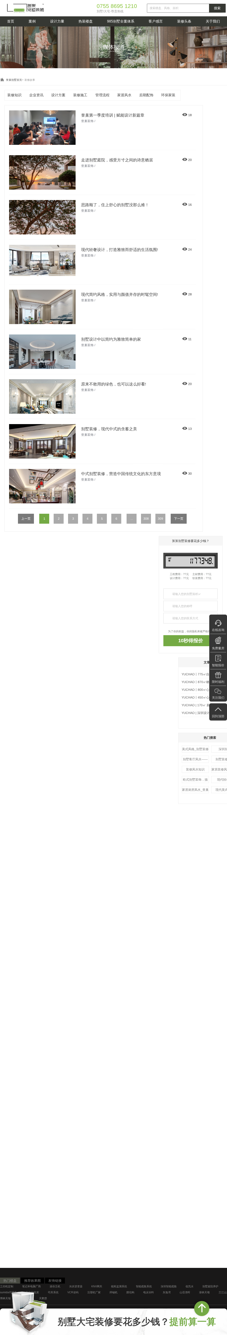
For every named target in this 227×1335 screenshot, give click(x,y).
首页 (10, 21)
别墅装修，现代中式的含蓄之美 (109, 429)
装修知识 (14, 95)
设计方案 (58, 95)
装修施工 (80, 95)
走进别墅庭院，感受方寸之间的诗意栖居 (117, 160)
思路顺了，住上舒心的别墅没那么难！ (115, 205)
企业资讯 (36, 95)
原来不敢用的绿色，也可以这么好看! (113, 384)
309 (160, 518)
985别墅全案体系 (120, 21)
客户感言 (156, 21)
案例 (32, 21)
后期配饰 (146, 95)
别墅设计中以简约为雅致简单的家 (111, 339)
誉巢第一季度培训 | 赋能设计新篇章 (112, 115)
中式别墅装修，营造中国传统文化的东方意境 (121, 474)
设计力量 (57, 21)
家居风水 (124, 95)
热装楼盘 (85, 21)
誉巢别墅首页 (14, 79)
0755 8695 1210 (117, 6)
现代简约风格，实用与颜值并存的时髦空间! (119, 294)
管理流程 (102, 95)
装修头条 (184, 21)
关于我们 (213, 21)
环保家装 (168, 95)
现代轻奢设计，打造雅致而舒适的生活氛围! (119, 249)
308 (146, 518)
